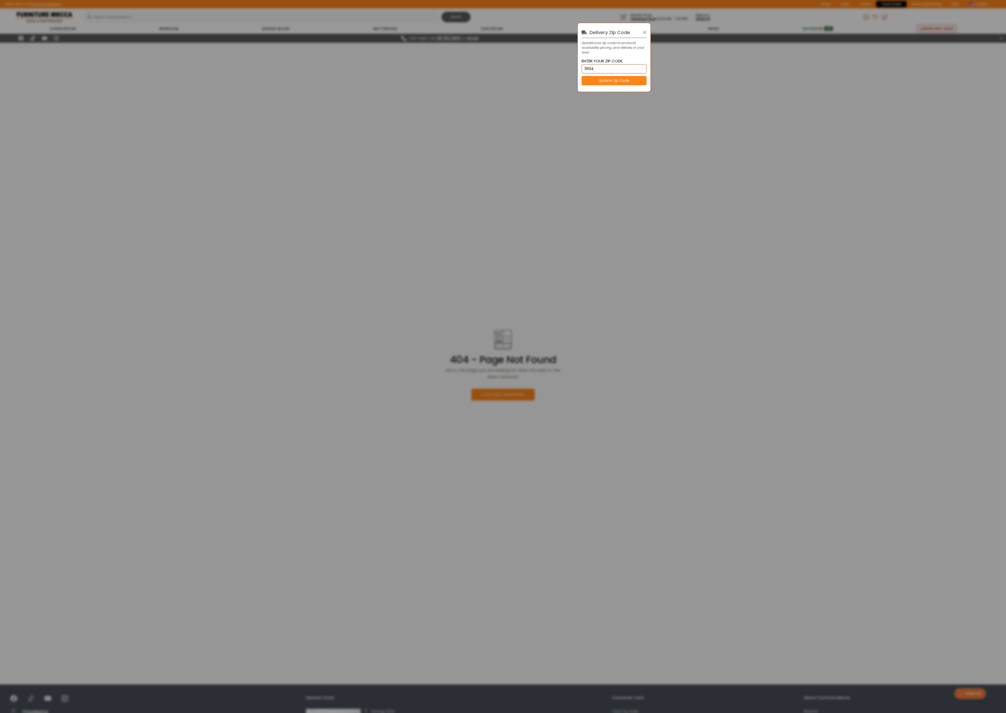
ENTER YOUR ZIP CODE (602, 61)
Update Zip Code (614, 80)
